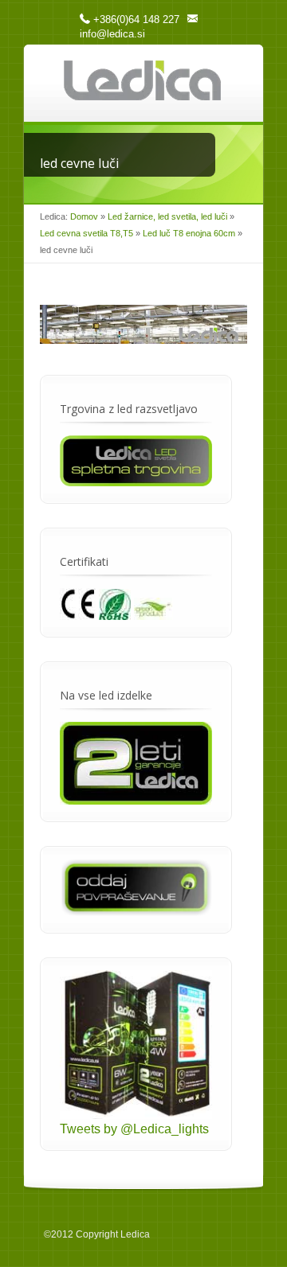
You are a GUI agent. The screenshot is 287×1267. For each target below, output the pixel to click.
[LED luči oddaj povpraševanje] (136, 911)
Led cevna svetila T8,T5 (86, 233)
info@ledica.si (112, 34)
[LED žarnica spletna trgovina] (136, 482)
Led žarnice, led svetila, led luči (167, 216)
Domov (84, 216)
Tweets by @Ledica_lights (134, 1129)
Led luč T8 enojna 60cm (189, 233)
